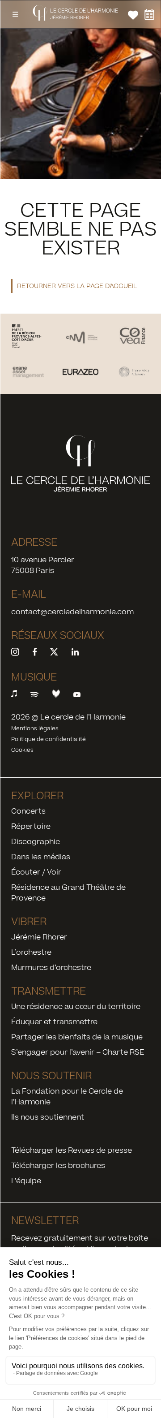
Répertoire (31, 826)
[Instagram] (18, 653)
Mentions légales (35, 728)
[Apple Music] (17, 695)
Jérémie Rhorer (39, 937)
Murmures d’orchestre (51, 967)
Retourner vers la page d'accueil (77, 286)
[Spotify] (34, 695)
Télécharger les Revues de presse (71, 1150)
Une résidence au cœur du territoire (75, 1006)
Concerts (28, 811)
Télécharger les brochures (58, 1165)
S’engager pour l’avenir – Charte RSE (77, 1052)
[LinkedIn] (75, 653)
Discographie (35, 841)
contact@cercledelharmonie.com (72, 612)
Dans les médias (40, 857)
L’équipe (26, 1181)
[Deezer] (56, 695)
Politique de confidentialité (48, 739)
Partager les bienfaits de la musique (77, 1037)
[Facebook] (34, 653)
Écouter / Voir (36, 872)
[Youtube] (77, 695)
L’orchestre (31, 952)
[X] (54, 653)
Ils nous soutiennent (47, 1117)
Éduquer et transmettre (54, 1022)
